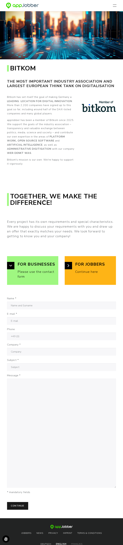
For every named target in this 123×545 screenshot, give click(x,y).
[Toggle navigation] (115, 5)
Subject (13, 360)
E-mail (12, 314)
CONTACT (111, 19)
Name (11, 298)
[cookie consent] (6, 539)
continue (17, 505)
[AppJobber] (22, 5)
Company (14, 344)
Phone (11, 329)
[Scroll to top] (116, 538)
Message (13, 375)
